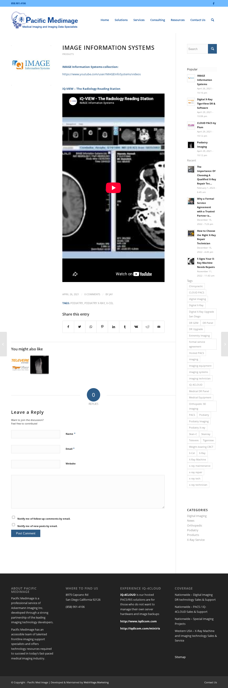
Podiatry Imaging (199, 421)
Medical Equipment (200, 397)
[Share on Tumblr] (124, 326)
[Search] (212, 20)
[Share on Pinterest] (102, 326)
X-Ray (202, 453)
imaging (193, 359)
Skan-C (193, 434)
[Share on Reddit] (147, 326)
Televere (194, 440)
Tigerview (208, 440)
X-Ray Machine (197, 459)
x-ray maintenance (199, 465)
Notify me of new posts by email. (37, 526)
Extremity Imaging (199, 335)
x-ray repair (195, 472)
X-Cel (109, 303)
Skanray (205, 434)
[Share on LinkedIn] (113, 326)
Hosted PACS (196, 353)
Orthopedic (194, 525)
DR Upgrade (196, 329)
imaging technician (200, 378)
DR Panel (208, 322)
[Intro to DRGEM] (3, 344)
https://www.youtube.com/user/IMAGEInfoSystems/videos (101, 74)
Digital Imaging (197, 516)
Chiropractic (196, 286)
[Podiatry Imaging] (39, 365)
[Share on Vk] (136, 326)
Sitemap (180, 657)
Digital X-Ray (196, 305)
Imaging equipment (200, 365)
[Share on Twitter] (79, 326)
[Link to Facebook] (213, 3)
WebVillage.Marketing (96, 682)
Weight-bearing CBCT (201, 446)
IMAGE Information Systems (108, 48)
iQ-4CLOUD (195, 384)
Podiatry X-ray (94, 303)
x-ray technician (198, 484)
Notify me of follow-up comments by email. (43, 518)
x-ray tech (194, 478)
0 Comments (92, 294)
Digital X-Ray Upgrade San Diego (201, 314)
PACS (192, 414)
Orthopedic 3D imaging (197, 406)
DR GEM (193, 322)
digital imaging (197, 299)
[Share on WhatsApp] (91, 326)
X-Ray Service (196, 540)
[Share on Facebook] (68, 326)
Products (68, 54)
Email (70, 449)
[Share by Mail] (158, 326)
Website (71, 463)
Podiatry (76, 303)
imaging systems (198, 372)
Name (70, 434)
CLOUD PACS (196, 292)
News (190, 521)
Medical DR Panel (199, 391)
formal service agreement (197, 344)
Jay (111, 294)
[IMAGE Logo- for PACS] (31, 65)
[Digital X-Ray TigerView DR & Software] (20, 365)
